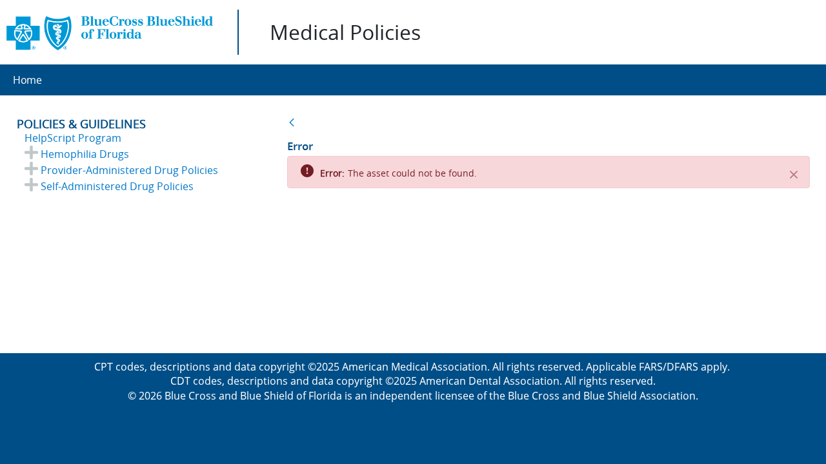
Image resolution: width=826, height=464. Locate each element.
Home (27, 80)
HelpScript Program (73, 138)
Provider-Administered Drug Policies (129, 170)
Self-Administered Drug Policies (117, 186)
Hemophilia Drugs (85, 154)
